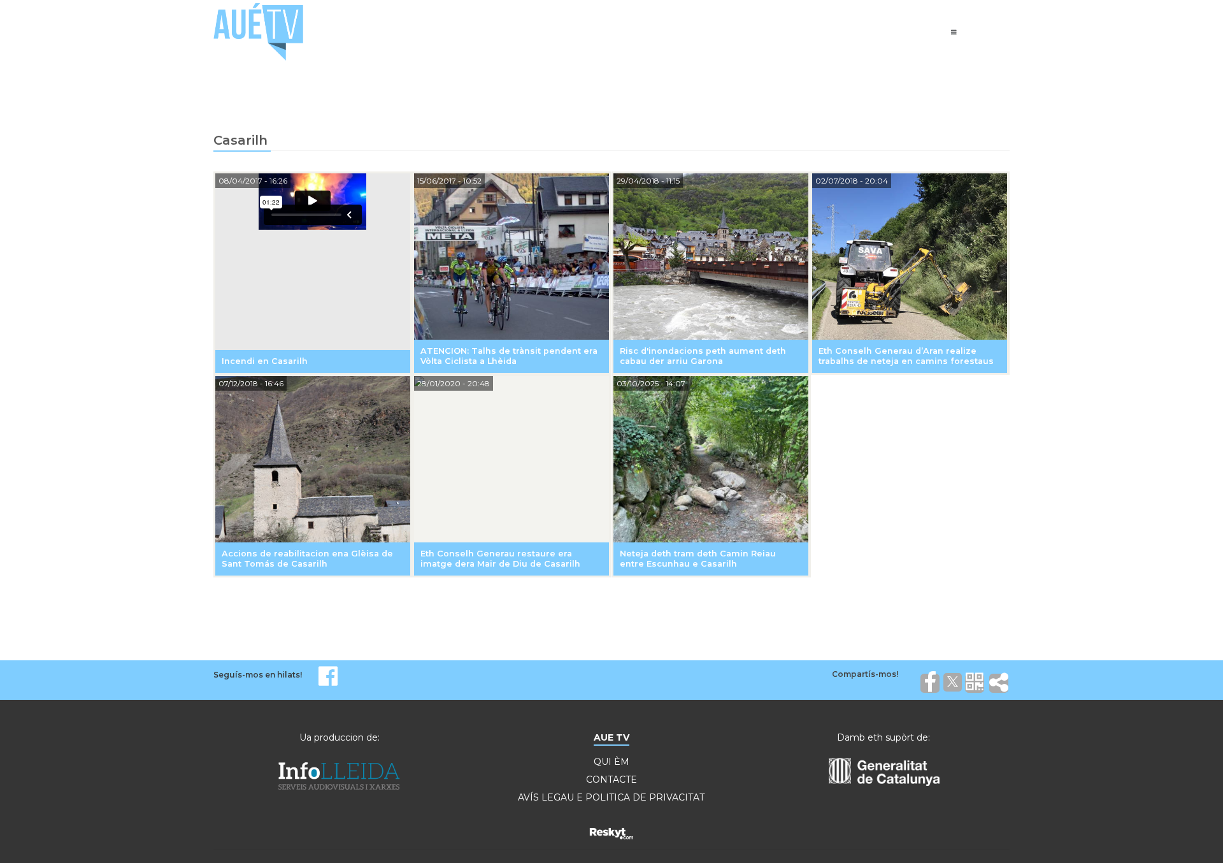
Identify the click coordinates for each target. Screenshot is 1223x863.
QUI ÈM (611, 761)
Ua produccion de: (339, 737)
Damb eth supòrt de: (883, 737)
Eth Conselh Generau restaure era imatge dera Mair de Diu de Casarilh (500, 559)
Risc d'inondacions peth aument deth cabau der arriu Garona (703, 356)
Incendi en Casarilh (265, 361)
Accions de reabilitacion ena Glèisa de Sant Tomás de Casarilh (307, 559)
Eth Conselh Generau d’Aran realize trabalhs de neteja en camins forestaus (906, 356)
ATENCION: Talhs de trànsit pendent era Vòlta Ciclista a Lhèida (508, 356)
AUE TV (611, 737)
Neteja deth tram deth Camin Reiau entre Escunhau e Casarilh (698, 559)
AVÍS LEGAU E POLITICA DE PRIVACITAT (611, 797)
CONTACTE (611, 779)
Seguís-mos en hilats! (257, 674)
